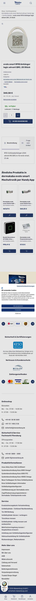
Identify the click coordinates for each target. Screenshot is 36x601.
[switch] (4, 590)
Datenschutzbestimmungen (25, 286)
